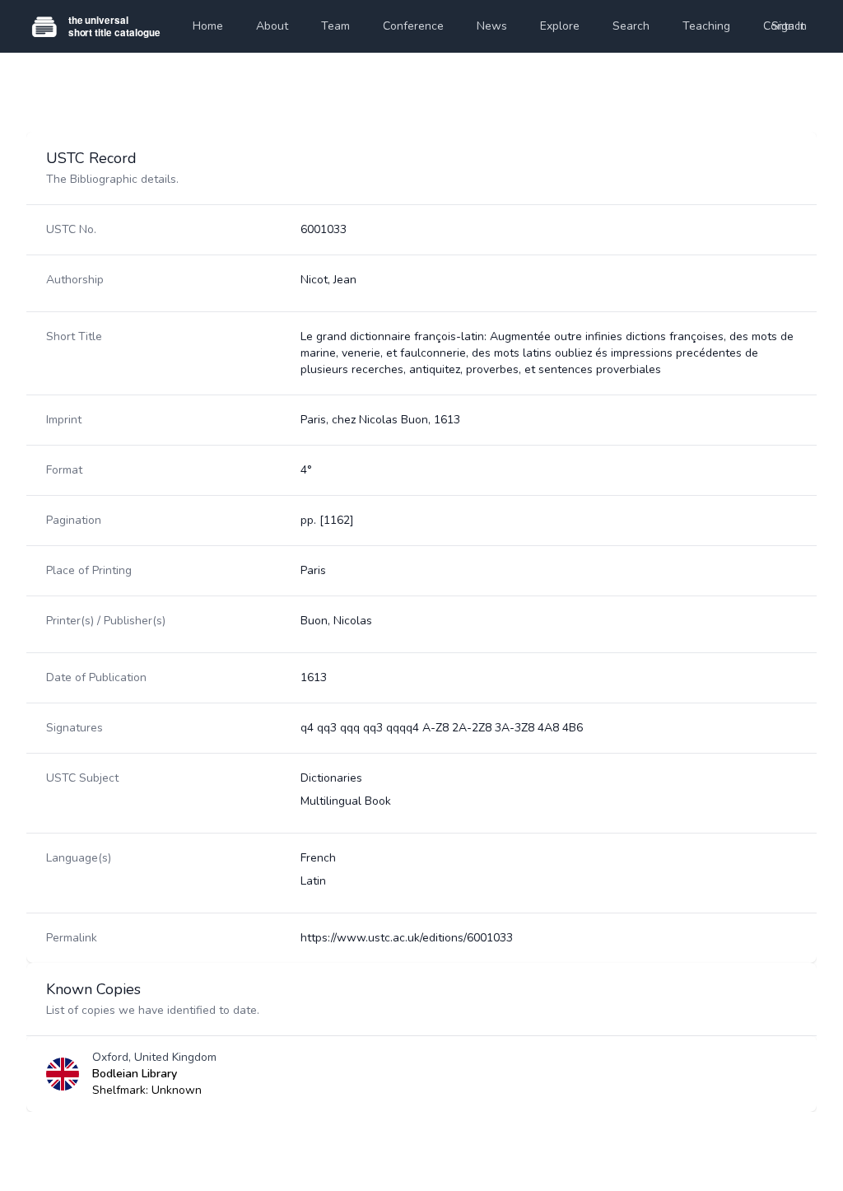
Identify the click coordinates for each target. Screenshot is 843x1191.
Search (631, 26)
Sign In (789, 26)
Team (335, 26)
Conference (413, 26)
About (272, 26)
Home (208, 26)
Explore (560, 26)
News (492, 26)
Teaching (706, 26)
